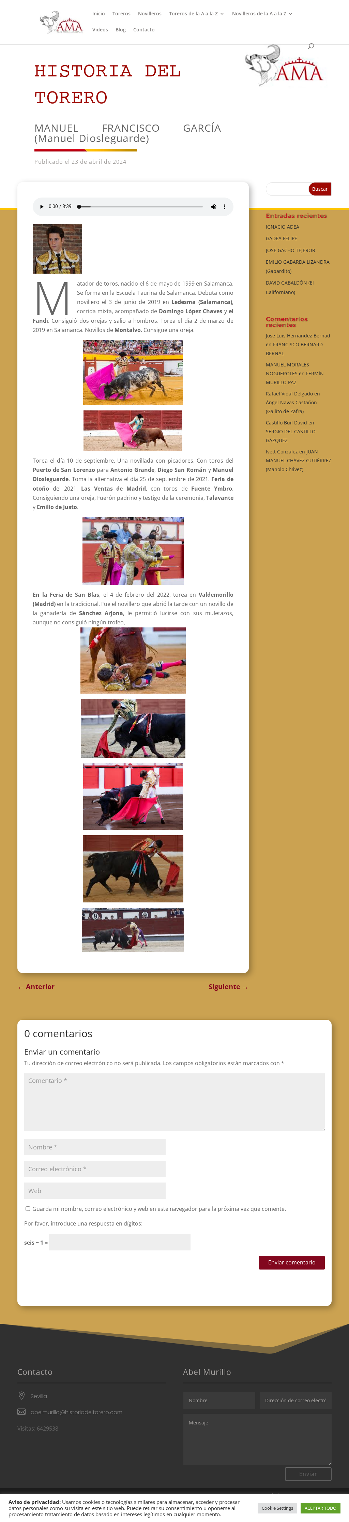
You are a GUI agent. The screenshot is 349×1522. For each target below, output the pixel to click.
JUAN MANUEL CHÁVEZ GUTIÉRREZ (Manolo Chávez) (298, 460)
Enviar (308, 1474)
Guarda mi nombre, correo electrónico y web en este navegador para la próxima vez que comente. (159, 1209)
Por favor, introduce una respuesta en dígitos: (83, 1223)
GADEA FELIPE (281, 238)
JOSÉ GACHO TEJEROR (290, 250)
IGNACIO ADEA (282, 226)
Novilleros (150, 14)
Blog (121, 30)
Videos (100, 30)
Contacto (144, 30)
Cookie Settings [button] (277, 1508)
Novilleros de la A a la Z (259, 14)
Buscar (320, 189)
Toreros (121, 14)
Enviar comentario (292, 1262)
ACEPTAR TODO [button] (320, 1508)
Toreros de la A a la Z (193, 14)
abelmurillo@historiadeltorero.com (76, 1412)
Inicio (98, 14)
